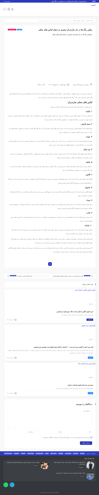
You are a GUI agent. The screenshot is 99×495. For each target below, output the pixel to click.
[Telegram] (12, 484)
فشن (83, 20)
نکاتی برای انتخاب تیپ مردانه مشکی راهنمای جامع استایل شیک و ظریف (68, 276)
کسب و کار (53, 453)
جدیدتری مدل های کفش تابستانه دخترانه (80, 385)
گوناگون (90, 319)
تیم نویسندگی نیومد (78, 84)
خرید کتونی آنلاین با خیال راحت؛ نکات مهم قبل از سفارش (75, 311)
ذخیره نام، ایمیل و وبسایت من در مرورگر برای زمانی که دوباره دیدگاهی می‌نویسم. (66, 437)
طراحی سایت (55, 492)
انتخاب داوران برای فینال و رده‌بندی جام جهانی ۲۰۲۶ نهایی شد (70, 473)
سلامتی (23, 453)
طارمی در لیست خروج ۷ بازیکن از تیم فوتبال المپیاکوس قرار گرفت (23, 462)
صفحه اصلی (89, 20)
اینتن (41, 492)
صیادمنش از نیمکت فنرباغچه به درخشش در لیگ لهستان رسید (68, 1)
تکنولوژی (16, 453)
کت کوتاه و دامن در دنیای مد (24, 276)
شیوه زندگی (76, 20)
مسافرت (76, 453)
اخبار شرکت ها (8, 453)
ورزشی (82, 453)
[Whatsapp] (5, 484)
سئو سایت (48, 492)
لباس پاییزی (68, 453)
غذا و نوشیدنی (39, 453)
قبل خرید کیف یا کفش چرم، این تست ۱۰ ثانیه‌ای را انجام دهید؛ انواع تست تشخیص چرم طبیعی (63, 347)
